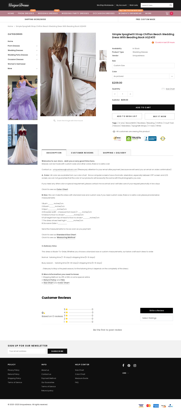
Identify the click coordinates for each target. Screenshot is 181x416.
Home (10, 26)
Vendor (115, 55)
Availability (117, 48)
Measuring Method (66, 237)
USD (124, 373)
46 (117, 131)
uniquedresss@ (65, 169)
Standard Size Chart (66, 234)
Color (114, 71)
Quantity (116, 89)
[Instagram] (134, 365)
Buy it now (159, 116)
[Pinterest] (129, 365)
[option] (35, 19)
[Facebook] (123, 365)
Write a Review (156, 310)
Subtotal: (116, 100)
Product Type (118, 52)
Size (114, 61)
